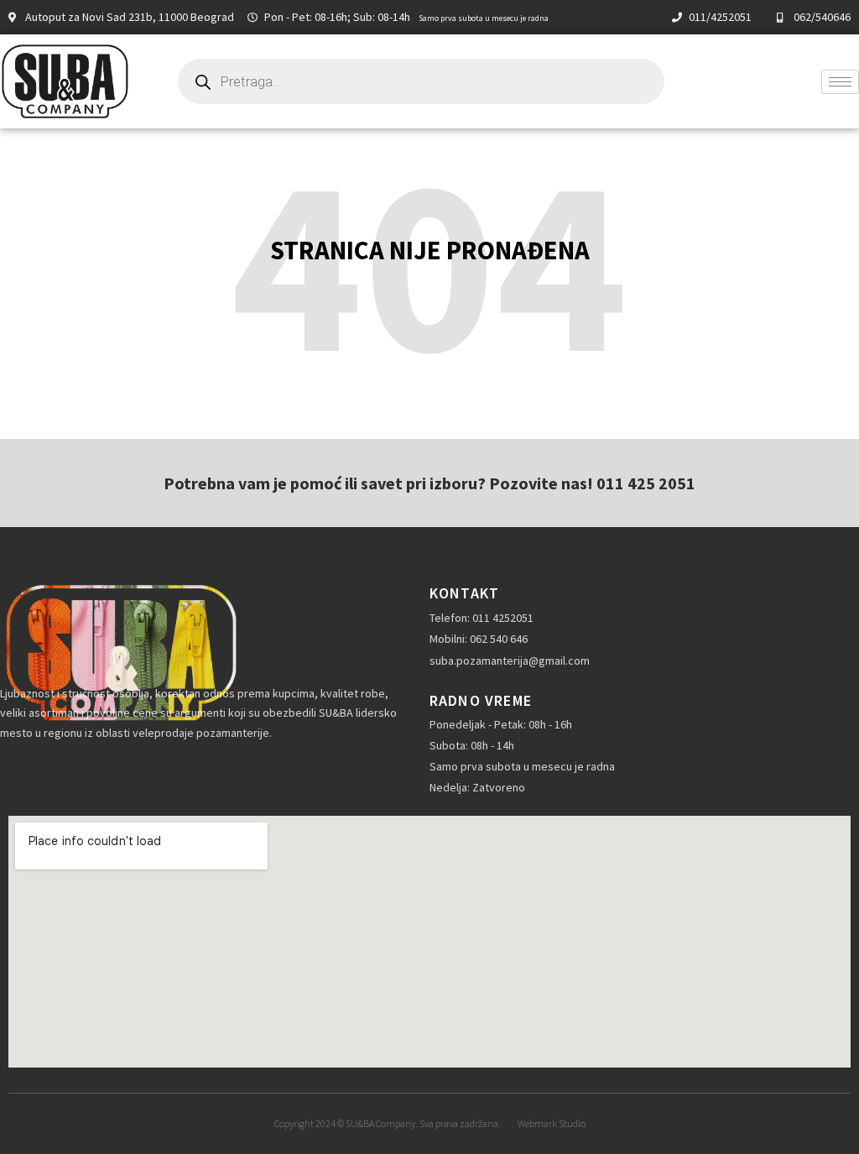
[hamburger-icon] (840, 82)
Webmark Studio (552, 1123)
